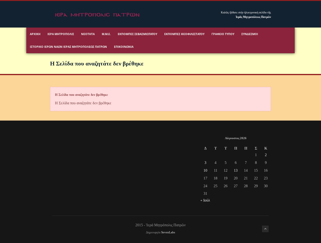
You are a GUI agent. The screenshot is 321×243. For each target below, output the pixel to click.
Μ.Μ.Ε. (106, 34)
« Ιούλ (205, 200)
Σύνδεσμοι (249, 34)
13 (236, 170)
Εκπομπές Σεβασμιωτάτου (137, 34)
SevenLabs (168, 232)
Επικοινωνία (123, 47)
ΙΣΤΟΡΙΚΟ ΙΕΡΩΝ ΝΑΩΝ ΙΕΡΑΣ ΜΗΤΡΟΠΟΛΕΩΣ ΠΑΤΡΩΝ (68, 47)
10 (205, 170)
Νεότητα (88, 34)
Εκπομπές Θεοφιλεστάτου (184, 34)
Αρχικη (35, 34)
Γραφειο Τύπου (222, 34)
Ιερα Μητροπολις (60, 34)
